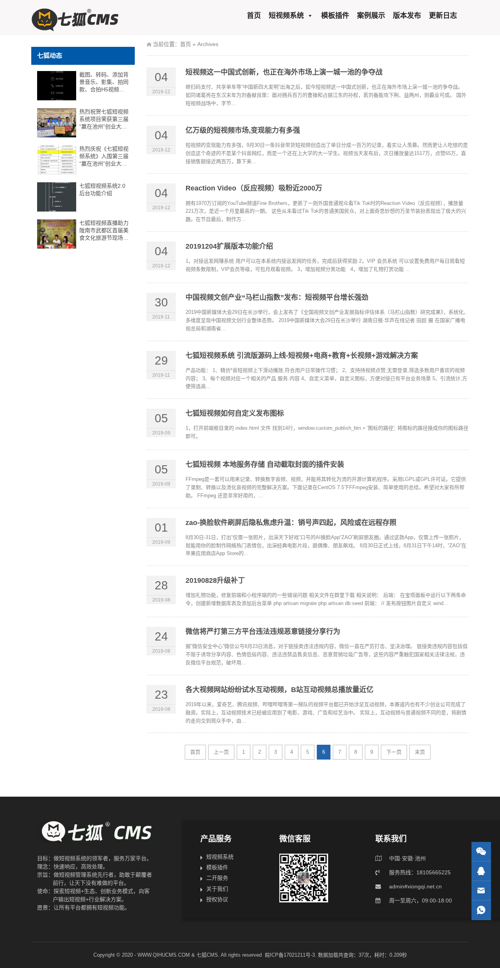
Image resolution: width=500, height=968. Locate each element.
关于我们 (217, 889)
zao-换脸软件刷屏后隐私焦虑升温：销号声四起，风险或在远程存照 (291, 523)
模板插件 (335, 16)
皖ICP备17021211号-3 (290, 955)
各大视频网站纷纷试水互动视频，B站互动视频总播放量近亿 (279, 690)
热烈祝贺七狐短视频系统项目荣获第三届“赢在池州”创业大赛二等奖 (104, 119)
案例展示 (371, 16)
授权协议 (217, 899)
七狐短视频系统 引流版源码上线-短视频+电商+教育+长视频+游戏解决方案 (302, 355)
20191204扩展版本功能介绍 (229, 246)
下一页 (394, 752)
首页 (254, 16)
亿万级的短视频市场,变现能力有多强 (243, 130)
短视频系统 (286, 16)
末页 (420, 752)
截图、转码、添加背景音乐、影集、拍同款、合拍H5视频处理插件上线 (104, 82)
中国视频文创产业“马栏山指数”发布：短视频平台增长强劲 (277, 297)
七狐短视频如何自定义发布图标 (235, 413)
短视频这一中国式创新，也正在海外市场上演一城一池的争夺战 (284, 72)
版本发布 (407, 16)
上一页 (221, 752)
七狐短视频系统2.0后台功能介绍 (102, 189)
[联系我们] (481, 871)
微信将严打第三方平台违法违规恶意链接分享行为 (263, 631)
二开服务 (217, 878)
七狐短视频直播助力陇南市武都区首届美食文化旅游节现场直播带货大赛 (104, 231)
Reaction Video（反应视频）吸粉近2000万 (254, 188)
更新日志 (443, 16)
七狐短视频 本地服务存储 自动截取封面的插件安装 (265, 464)
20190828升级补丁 (215, 580)
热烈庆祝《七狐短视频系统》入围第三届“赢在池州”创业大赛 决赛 (104, 156)
